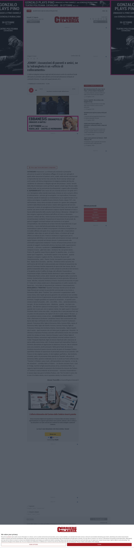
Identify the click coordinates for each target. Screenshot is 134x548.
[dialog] (67, 536)
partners (9, 536)
